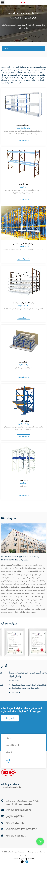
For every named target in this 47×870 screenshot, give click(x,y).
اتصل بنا (10, 718)
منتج (22, 13)
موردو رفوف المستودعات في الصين (22, 584)
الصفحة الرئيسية (32, 13)
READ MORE (7, 692)
